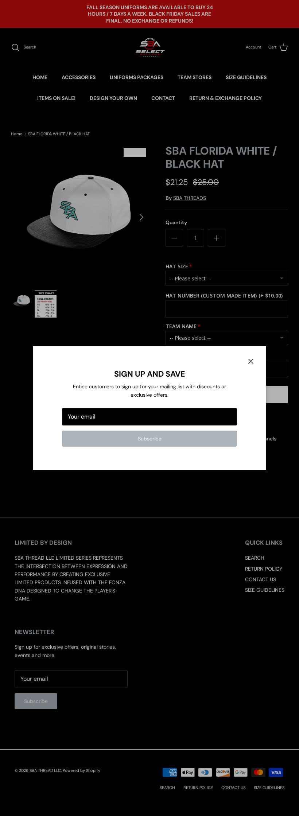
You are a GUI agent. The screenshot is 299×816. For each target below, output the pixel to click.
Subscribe (150, 438)
